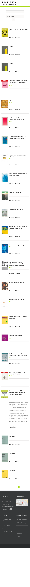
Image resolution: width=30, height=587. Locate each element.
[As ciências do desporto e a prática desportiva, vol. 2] (4, 140)
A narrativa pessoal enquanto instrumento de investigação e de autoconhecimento (18, 82)
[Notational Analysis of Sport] (4, 248)
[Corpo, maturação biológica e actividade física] (4, 177)
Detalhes (18, 37)
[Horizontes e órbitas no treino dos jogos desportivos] (4, 230)
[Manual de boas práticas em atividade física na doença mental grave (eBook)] (4, 394)
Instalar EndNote (20, 530)
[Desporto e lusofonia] (4, 195)
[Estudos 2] (4, 457)
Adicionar (12, 37)
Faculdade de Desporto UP (7, 520)
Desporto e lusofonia (15, 192)
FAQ (4, 528)
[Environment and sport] (4, 213)
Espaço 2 (11, 63)
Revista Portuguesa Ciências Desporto (6, 524)
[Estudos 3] (4, 474)
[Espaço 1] (4, 50)
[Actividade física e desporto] (4, 104)
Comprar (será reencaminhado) (13, 426)
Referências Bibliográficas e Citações (22, 523)
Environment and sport (16, 209)
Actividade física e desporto (17, 101)
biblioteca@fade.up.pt (9, 506)
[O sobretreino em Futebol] (4, 303)
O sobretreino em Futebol (16, 299)
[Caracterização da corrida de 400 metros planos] (4, 158)
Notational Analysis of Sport (17, 245)
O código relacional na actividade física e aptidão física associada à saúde (17, 263)
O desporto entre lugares (16, 282)
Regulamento (19, 533)
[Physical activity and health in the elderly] (4, 320)
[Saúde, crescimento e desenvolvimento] (4, 337)
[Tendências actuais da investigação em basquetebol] (4, 357)
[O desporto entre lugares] (4, 286)
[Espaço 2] (4, 67)
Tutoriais (18, 536)
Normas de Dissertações (22, 519)
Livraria (4, 534)
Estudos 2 (12, 453)
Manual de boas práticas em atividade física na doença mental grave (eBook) (17, 392)
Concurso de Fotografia (7, 531)
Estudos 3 (12, 470)
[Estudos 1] (4, 440)
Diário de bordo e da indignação (18, 29)
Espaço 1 (11, 46)
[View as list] (16, 19)
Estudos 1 (12, 436)
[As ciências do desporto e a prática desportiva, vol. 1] (4, 121)
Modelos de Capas (20, 527)
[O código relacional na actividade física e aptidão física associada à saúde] (4, 265)
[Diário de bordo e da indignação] (4, 32)
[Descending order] (22, 11)
